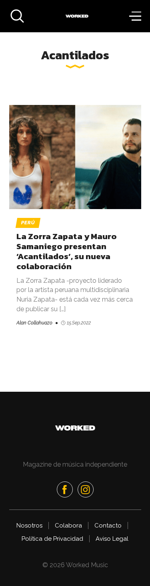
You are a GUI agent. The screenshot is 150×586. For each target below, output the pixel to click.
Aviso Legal (112, 538)
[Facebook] (65, 489)
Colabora (68, 525)
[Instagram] (86, 489)
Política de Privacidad (52, 538)
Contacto (108, 525)
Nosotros (29, 525)
